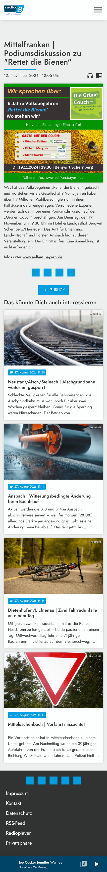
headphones (90, 75)
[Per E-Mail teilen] (71, 272)
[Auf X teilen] (48, 272)
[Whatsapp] (53, 780)
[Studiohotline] (65, 780)
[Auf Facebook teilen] (36, 272)
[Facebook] (30, 780)
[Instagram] (42, 780)
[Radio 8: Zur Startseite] (47, 10)
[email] (77, 780)
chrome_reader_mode (99, 75)
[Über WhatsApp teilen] (59, 272)
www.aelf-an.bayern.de (42, 257)
